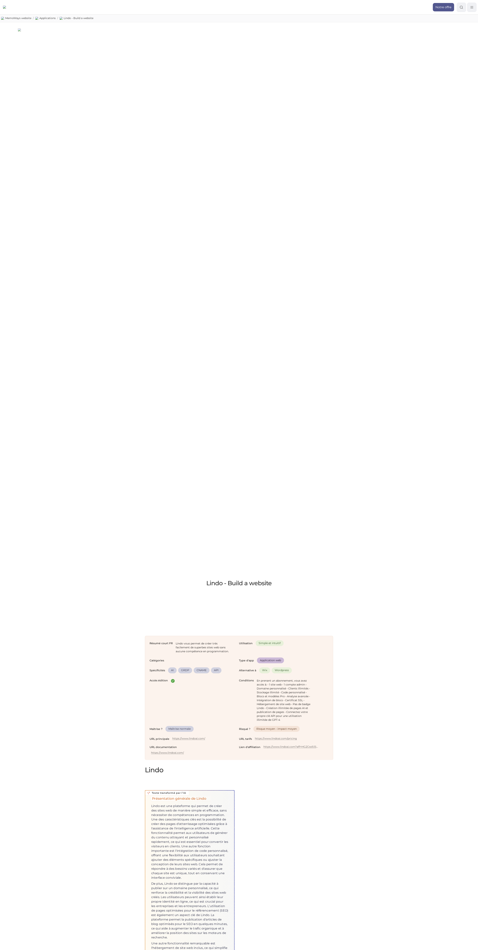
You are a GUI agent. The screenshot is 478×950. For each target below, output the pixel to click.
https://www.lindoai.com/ (188, 738)
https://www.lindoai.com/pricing (276, 738)
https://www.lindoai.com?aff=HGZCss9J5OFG (291, 746)
